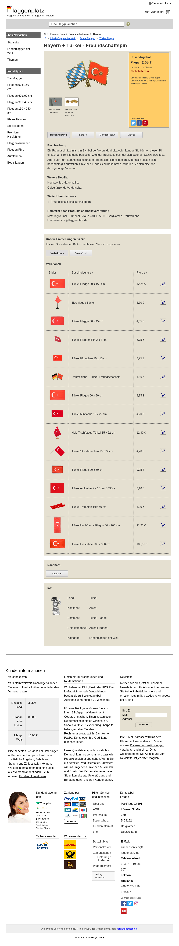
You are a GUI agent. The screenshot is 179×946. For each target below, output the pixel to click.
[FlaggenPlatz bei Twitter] (130, 905)
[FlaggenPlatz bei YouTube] (124, 912)
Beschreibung (58, 134)
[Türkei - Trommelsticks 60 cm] (57, 514)
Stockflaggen (15, 125)
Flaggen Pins (15, 149)
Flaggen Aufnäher (18, 143)
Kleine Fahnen (16, 119)
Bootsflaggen (15, 162)
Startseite (13, 42)
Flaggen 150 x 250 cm (19, 110)
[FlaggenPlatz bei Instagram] (136, 905)
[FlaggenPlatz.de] (46, 12)
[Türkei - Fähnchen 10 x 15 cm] (57, 365)
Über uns (98, 803)
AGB (96, 809)
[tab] (58, 135)
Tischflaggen (15, 78)
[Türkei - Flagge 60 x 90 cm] (57, 402)
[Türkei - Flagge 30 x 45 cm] (57, 328)
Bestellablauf (101, 841)
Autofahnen (14, 156)
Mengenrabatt (107, 134)
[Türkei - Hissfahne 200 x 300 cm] (57, 551)
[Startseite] (45, 34)
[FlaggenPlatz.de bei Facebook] (124, 905)
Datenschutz (101, 820)
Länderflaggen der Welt (18, 51)
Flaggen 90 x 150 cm (18, 87)
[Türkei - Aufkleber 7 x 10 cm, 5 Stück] (57, 495)
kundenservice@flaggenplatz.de (67, 220)
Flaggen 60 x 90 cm (19, 95)
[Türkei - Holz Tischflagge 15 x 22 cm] (57, 439)
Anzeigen (57, 573)
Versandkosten (102, 847)
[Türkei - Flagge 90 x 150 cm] (57, 291)
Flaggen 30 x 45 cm (19, 102)
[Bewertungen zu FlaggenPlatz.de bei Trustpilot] (43, 803)
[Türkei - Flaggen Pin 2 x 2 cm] (57, 346)
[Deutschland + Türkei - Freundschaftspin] (57, 383)
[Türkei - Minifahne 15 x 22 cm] (57, 421)
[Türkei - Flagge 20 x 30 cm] (57, 476)
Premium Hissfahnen (14, 134)
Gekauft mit (80, 253)
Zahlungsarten (102, 852)
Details (83, 134)
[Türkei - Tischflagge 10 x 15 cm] (57, 309)
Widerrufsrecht (102, 865)
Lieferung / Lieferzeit (103, 859)
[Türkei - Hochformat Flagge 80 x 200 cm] (57, 532)
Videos (131, 134)
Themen (12, 59)
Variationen (57, 253)
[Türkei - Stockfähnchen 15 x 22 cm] (57, 458)
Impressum (100, 814)
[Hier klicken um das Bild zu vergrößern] (87, 74)
